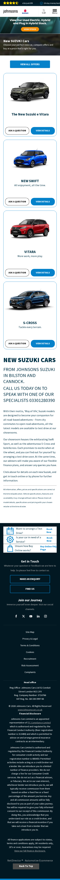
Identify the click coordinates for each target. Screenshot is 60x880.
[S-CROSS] (30, 299)
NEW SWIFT (30, 181)
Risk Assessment (30, 665)
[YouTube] (31, 616)
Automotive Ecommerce (39, 860)
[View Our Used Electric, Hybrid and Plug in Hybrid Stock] (30, 25)
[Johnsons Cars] (10, 11)
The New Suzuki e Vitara (30, 114)
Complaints (30, 672)
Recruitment (30, 658)
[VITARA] (30, 228)
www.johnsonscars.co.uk (30, 709)
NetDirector (14, 860)
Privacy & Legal (30, 638)
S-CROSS (30, 323)
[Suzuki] (25, 11)
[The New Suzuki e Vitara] (30, 91)
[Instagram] (46, 616)
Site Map (30, 632)
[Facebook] (16, 616)
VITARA (30, 251)
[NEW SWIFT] (30, 157)
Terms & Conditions (30, 645)
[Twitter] (24, 616)
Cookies (30, 652)
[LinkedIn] (38, 616)
